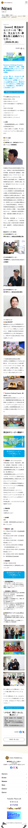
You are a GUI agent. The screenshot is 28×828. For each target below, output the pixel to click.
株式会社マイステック (9, 324)
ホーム (3, 14)
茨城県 (11, 717)
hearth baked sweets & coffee (12, 358)
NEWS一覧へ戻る (14, 739)
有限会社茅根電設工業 (17, 236)
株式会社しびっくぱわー (15, 720)
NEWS (7, 14)
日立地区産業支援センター (11, 124)
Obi (6, 322)
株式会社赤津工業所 (17, 292)
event (11, 14)
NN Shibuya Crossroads (12, 556)
